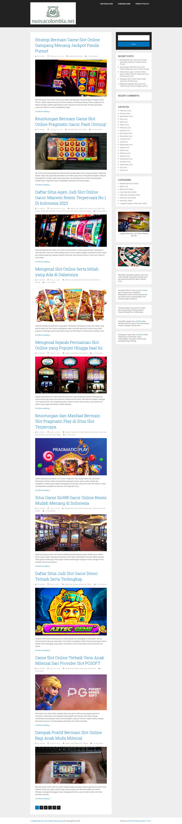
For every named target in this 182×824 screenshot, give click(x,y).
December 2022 (126, 133)
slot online (143, 290)
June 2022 (124, 142)
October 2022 (125, 139)
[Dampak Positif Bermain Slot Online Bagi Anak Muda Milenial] (71, 765)
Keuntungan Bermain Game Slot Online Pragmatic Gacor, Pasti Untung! (134, 68)
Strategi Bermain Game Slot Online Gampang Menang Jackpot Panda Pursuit (67, 45)
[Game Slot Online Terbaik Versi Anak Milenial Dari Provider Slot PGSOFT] (71, 692)
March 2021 (124, 150)
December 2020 (126, 159)
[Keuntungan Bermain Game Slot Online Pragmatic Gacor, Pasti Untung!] (71, 151)
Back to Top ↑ (146, 821)
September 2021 (126, 145)
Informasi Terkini (85, 211)
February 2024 (125, 111)
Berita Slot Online (75, 56)
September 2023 (126, 116)
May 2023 (123, 119)
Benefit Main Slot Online (77, 130)
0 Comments (93, 56)
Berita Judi (74, 209)
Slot (141, 335)
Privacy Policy (142, 4)
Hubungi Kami (124, 4)
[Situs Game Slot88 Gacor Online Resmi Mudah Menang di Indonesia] (71, 532)
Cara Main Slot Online (128, 192)
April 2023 (124, 122)
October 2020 (125, 162)
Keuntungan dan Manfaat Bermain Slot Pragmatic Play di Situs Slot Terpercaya (67, 421)
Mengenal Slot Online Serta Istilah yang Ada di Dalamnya (133, 80)
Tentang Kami (106, 4)
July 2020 (123, 167)
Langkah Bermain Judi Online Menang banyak (48, 821)
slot (146, 275)
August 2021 (124, 148)
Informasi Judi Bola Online (51, 211)
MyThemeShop (134, 821)
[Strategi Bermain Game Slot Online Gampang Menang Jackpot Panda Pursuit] (71, 78)
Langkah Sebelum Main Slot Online (133, 203)
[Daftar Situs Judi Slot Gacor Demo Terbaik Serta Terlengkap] (71, 611)
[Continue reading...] (42, 111)
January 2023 (125, 130)
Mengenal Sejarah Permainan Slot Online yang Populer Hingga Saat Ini (134, 85)
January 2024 (125, 113)
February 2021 (125, 153)
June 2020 (124, 170)
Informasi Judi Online (70, 211)
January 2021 (125, 156)
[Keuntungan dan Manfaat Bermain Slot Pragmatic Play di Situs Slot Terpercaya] (71, 456)
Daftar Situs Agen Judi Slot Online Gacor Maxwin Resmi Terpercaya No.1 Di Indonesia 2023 (70, 197)
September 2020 (126, 165)
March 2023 (124, 125)
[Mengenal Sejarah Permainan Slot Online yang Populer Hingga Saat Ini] (71, 375)
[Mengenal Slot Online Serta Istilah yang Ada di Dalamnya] (71, 304)
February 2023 (125, 128)
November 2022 (126, 136)
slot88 (138, 321)
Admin (42, 56)
